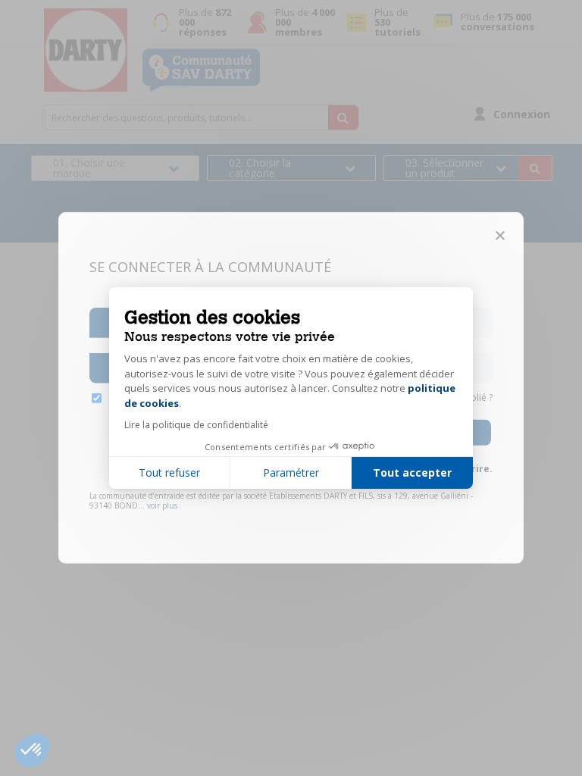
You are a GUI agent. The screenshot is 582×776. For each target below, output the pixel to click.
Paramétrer (291, 472)
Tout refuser (169, 472)
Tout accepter (412, 472)
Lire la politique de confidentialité (196, 424)
